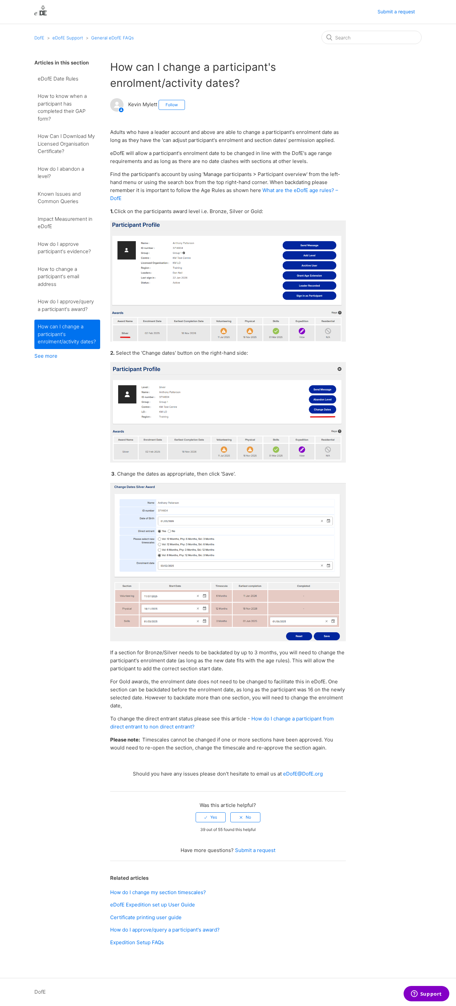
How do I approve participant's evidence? (64, 248)
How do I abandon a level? (61, 173)
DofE (39, 37)
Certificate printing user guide (146, 917)
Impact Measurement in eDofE (65, 223)
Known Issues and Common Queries (59, 198)
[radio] (211, 817)
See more (45, 356)
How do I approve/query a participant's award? (66, 305)
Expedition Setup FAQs (137, 942)
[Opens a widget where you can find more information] (426, 994)
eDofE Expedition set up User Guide (152, 904)
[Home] (40, 15)
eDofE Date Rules (58, 78)
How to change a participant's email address (58, 276)
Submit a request (396, 11)
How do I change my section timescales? (158, 892)
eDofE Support (67, 37)
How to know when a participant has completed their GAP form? (62, 107)
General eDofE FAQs (112, 37)
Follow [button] (172, 104)
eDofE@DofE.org (303, 774)
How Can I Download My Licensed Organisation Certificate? (66, 143)
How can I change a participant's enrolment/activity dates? (67, 334)
